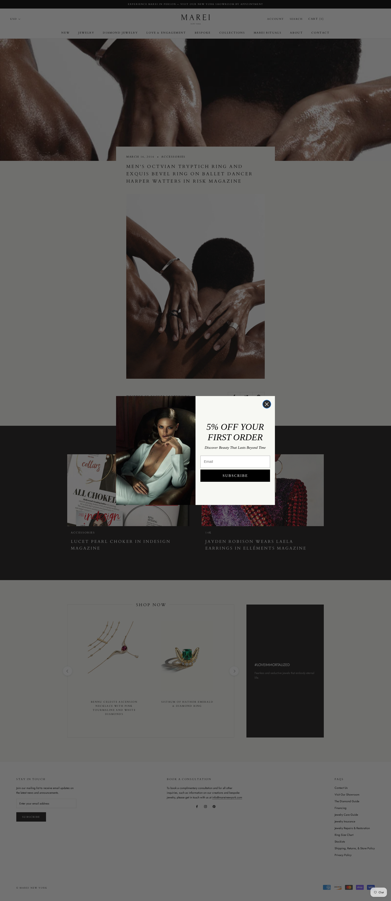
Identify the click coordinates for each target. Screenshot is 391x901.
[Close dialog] (267, 404)
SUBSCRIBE (235, 476)
